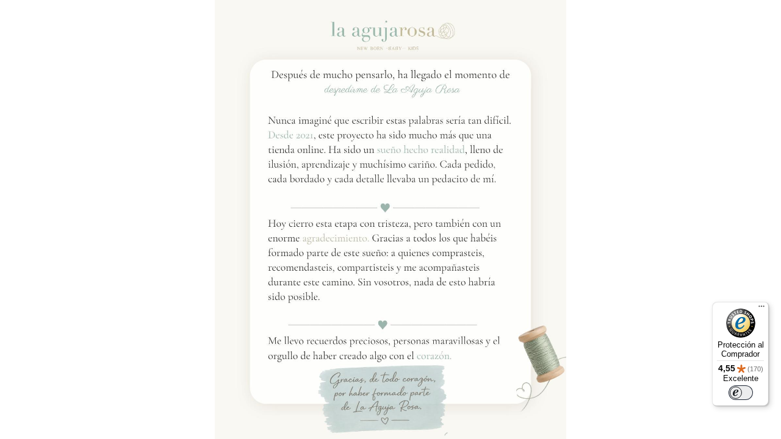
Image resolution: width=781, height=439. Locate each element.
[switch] (741, 392)
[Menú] (761, 309)
